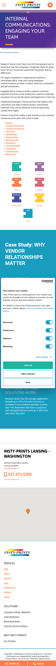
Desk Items (10, 131)
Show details (42, 357)
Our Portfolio (10, 641)
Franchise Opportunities (40, 659)
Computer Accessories (15, 129)
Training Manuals (13, 146)
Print (7, 574)
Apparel (9, 123)
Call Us (40, 663)
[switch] (49, 330)
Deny (28, 382)
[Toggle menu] (4, 5)
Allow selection (28, 374)
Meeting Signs (11, 134)
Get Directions (10, 468)
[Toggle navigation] (50, 5)
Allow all (28, 365)
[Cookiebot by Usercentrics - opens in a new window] (41, 281)
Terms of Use (23, 659)
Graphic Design (12, 151)
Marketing (9, 588)
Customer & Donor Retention (17, 612)
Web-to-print (11, 154)
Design (7, 578)
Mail (6, 583)
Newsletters (11, 143)
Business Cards (12, 140)
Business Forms (12, 137)
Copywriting (11, 149)
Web (6, 569)
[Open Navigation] (28, 12)
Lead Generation (11, 617)
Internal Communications (15, 626)
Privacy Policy (11, 659)
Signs (7, 597)
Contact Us (14, 663)
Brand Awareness (12, 621)
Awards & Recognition (15, 126)
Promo (7, 592)
